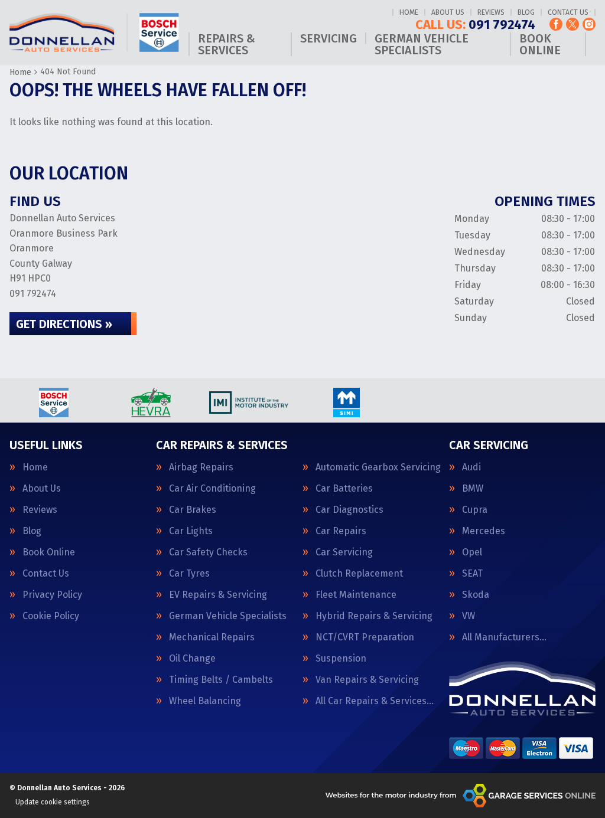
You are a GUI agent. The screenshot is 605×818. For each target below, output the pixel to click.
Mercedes (483, 531)
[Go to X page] (572, 24)
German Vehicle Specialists (422, 44)
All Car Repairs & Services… (374, 701)
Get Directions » (64, 324)
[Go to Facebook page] (555, 24)
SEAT (472, 573)
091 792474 (475, 24)
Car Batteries (344, 488)
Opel (472, 552)
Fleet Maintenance (355, 595)
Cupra (474, 510)
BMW (472, 488)
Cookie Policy (50, 616)
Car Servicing (344, 552)
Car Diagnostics (349, 510)
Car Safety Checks (208, 552)
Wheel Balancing (205, 701)
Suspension (340, 658)
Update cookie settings (52, 802)
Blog (526, 12)
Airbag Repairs (201, 467)
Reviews (491, 12)
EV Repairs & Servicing (218, 595)
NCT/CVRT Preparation (364, 637)
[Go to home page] (94, 33)
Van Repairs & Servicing (367, 680)
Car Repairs (340, 531)
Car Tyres (189, 573)
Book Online (540, 44)
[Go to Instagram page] (589, 24)
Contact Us (568, 12)
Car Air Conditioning (212, 488)
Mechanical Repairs (212, 637)
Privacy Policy (52, 595)
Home (408, 12)
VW (468, 616)
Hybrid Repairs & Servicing (373, 616)
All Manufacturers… (504, 637)
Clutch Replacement (359, 573)
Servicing (328, 38)
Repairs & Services (226, 44)
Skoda (475, 595)
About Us (447, 12)
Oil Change (192, 658)
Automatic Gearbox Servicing (378, 467)
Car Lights (191, 531)
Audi (471, 467)
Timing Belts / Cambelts (221, 680)
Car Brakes (192, 510)
